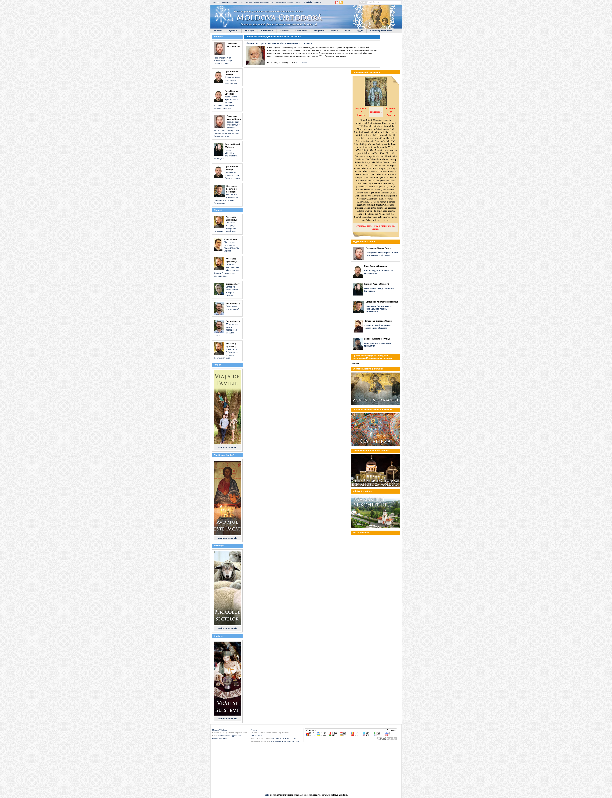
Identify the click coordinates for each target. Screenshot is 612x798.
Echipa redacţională (219, 738)
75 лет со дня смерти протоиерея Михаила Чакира (227, 328)
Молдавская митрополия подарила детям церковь (231, 245)
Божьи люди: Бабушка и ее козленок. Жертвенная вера (226, 351)
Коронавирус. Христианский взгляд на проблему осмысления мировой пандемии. (226, 99)
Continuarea (301, 62)
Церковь (233, 31)
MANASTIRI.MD (257, 736)
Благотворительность (381, 31)
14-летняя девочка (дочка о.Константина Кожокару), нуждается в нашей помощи (226, 267)
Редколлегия (238, 2)
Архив (297, 2)
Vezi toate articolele (227, 447)
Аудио (360, 31)
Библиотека (267, 31)
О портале (226, 2)
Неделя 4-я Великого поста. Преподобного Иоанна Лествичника (227, 194)
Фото (347, 31)
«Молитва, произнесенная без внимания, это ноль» (279, 43)
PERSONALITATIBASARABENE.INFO (285, 741)
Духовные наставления (278, 36)
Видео (334, 31)
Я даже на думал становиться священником (232, 77)
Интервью (296, 36)
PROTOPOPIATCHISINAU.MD (283, 738)
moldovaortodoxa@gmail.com (229, 736)
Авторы (249, 2)
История (284, 31)
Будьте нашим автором (263, 2)
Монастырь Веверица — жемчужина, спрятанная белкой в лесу (225, 224)
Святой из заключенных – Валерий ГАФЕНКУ (233, 290)
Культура (249, 31)
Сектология (301, 31)
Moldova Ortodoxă (219, 730)
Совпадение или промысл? (233, 306)
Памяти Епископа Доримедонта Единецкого (227, 151)
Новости (218, 31)
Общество (319, 31)
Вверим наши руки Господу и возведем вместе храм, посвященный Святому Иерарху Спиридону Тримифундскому (227, 126)
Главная (216, 2)
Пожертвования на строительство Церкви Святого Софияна (227, 53)
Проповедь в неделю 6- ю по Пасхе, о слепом (232, 172)
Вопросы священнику (284, 2)
